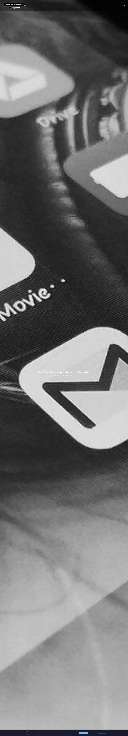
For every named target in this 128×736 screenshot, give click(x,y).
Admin (73, 375)
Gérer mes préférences (101, 733)
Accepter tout (83, 733)
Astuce (66, 375)
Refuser (92, 733)
